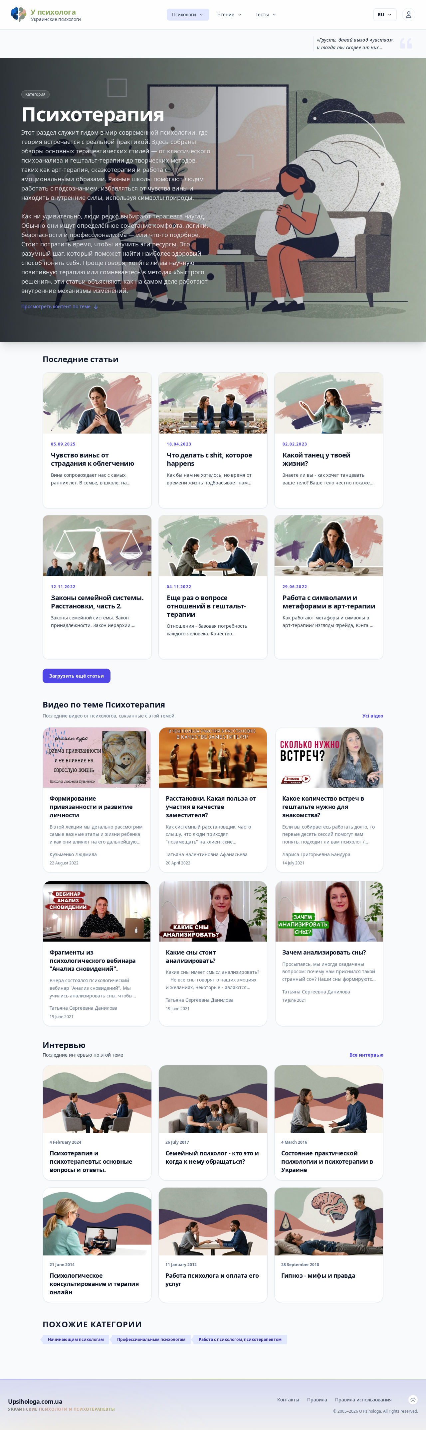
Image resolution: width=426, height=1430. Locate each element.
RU (381, 14)
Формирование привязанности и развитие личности (91, 806)
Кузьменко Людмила (73, 854)
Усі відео (372, 716)
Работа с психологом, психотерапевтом (240, 1339)
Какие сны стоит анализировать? (191, 956)
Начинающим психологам (76, 1339)
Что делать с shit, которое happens (209, 459)
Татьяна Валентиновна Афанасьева (207, 854)
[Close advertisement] (290, 1327)
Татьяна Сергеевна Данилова (83, 1008)
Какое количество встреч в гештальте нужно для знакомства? (323, 806)
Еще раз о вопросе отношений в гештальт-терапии (206, 606)
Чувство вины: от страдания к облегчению (92, 459)
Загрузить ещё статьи (76, 676)
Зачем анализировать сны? (324, 952)
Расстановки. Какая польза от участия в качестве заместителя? (211, 806)
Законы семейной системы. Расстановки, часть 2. (97, 601)
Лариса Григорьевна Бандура (316, 854)
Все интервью (366, 1055)
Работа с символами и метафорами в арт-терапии (329, 601)
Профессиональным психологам (151, 1339)
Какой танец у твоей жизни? (316, 459)
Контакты (288, 1399)
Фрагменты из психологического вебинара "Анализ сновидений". (93, 960)
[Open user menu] (408, 14)
